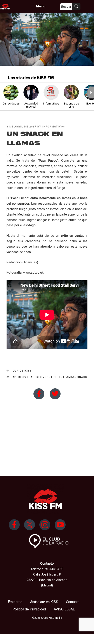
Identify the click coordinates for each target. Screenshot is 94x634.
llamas (69, 377)
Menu (40, 6)
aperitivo (21, 377)
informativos (53, 126)
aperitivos (40, 377)
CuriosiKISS (22, 370)
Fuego (56, 377)
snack (82, 377)
